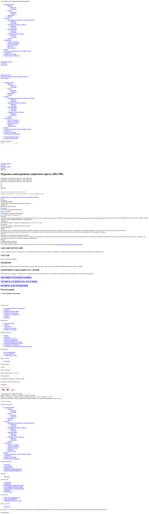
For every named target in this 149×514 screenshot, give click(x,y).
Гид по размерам (9, 354)
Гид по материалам (9, 352)
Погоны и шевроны (13, 43)
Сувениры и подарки (10, 328)
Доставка (8, 76)
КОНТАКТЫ (8, 492)
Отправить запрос (22, 76)
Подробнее (4, 65)
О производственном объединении (14, 308)
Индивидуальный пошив (11, 136)
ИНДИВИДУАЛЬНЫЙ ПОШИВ (16, 277)
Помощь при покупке (10, 338)
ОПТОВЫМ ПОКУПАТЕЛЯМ (13, 487)
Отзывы (6, 316)
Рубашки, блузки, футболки (16, 34)
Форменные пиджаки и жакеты (17, 24)
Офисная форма (12, 29)
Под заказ (3, 208)
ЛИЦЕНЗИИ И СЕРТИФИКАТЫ (14, 488)
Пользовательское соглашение (13, 341)
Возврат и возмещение (11, 340)
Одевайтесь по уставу (10, 355)
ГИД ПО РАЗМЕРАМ (10, 499)
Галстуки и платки (13, 41)
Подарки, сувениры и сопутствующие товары (17, 51)
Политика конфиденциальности (13, 343)
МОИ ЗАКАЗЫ (8, 467)
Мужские (14, 9)
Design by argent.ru (6, 401)
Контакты (14, 76)
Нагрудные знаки (13, 44)
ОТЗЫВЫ (7, 490)
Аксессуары (7, 40)
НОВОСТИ (7, 484)
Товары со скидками (10, 54)
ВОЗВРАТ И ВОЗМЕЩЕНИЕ (14, 285)
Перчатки (10, 46)
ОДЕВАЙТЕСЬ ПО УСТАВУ (13, 500)
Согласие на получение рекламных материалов (18, 346)
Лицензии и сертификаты (11, 314)
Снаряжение (7, 52)
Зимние (10, 6)
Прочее (10, 17)
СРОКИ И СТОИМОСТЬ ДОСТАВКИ (19, 281)
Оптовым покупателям (11, 138)
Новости (6, 310)
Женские (13, 7)
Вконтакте (7, 361)
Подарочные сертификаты (12, 55)
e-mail (80, 266)
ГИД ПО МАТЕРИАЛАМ (12, 497)
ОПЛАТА (7, 464)
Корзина (6, 78)
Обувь (6, 49)
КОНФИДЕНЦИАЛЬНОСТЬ (13, 470)
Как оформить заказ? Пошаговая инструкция (69, 244)
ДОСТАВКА (8, 466)
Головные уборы (9, 4)
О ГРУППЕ (7, 482)
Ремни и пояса (12, 48)
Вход (2, 78)
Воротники (11, 15)
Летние (10, 10)
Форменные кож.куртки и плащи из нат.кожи (21, 20)
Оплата (3, 76)
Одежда (6, 18)
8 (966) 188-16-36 (6, 75)
